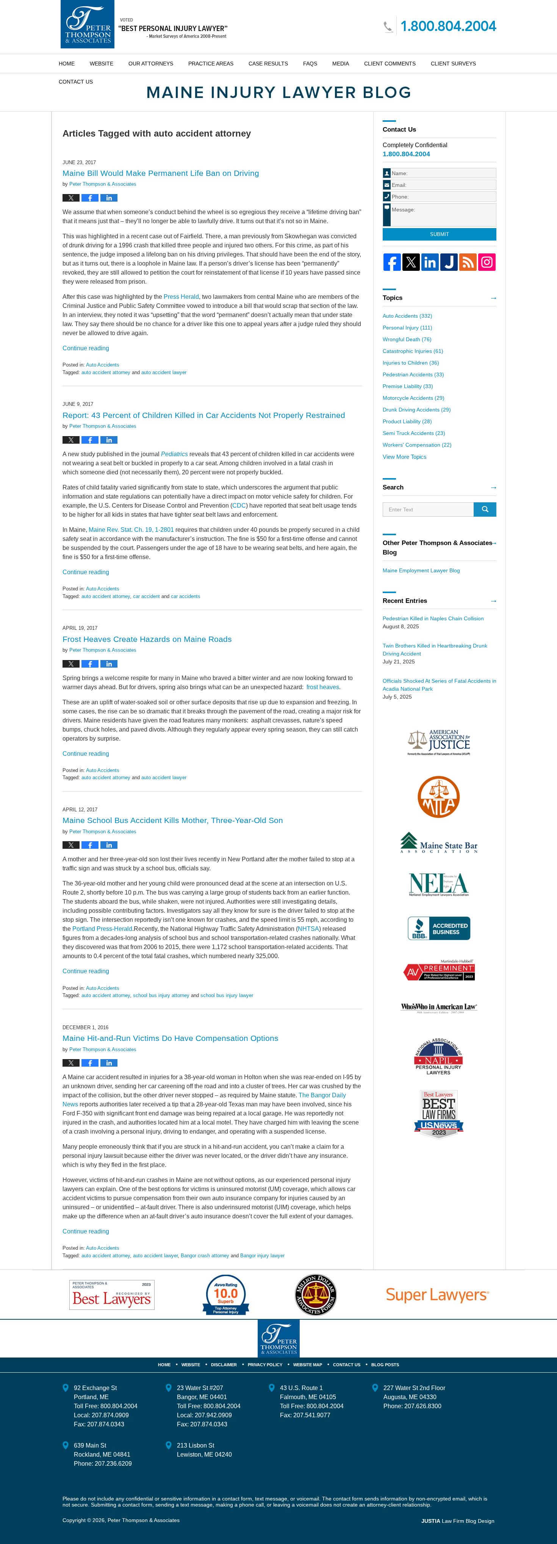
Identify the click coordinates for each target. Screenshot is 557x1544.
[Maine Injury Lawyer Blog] (278, 92)
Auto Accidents (102, 365)
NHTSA (308, 929)
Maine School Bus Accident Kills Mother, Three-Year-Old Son (173, 820)
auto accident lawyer (163, 372)
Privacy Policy (265, 1364)
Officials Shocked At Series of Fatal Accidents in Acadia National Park (439, 685)
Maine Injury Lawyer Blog (144, 24)
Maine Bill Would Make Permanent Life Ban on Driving (161, 173)
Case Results (268, 64)
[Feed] (467, 262)
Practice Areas (210, 64)
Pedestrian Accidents (413, 374)
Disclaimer (224, 1364)
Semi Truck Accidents (414, 433)
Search (485, 509)
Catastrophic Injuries (413, 351)
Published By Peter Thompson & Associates (439, 25)
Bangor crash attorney (205, 1255)
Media (340, 64)
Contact (76, 82)
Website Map (307, 1364)
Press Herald (181, 297)
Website (101, 64)
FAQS (310, 64)
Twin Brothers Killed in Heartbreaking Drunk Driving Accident (435, 650)
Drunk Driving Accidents (417, 410)
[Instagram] (486, 262)
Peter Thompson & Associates (144, 1520)
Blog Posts (385, 1364)
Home (67, 64)
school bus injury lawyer (226, 995)
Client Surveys (453, 64)
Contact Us (346, 1364)
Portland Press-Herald (102, 929)
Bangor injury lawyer (262, 1255)
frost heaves (323, 687)
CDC (239, 505)
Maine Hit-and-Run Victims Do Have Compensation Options (170, 1038)
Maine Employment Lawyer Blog (421, 570)
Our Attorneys (150, 64)
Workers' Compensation (417, 445)
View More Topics (405, 457)
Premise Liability (408, 386)
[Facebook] (392, 262)
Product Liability (407, 421)
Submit (439, 234)
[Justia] (449, 262)
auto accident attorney (105, 372)
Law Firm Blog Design (457, 1521)
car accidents (185, 596)
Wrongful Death (407, 339)
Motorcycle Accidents (413, 398)
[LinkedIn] (430, 262)
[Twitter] (411, 262)
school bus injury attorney (161, 995)
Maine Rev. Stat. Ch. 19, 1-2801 (131, 530)
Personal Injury (407, 328)
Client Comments (390, 64)
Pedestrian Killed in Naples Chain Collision (433, 618)
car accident (146, 596)
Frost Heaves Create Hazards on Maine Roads (147, 639)
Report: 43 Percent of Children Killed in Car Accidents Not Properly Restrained (204, 415)
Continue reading (86, 348)
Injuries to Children (411, 363)
